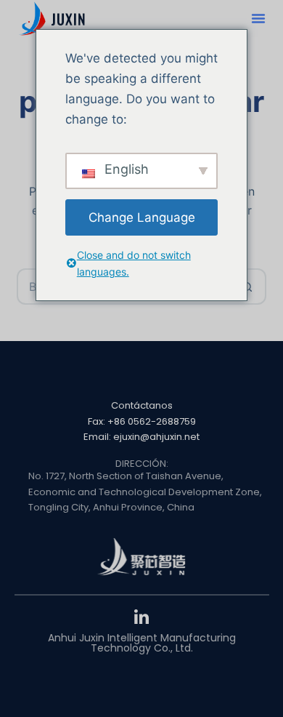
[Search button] (248, 286)
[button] (258, 18)
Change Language (142, 217)
